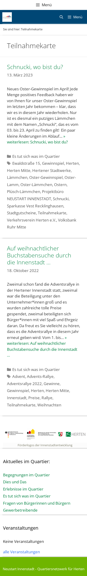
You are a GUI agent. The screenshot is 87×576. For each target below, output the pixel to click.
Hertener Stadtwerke (51, 170)
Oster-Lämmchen (36, 184)
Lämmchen (17, 177)
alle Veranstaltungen (21, 551)
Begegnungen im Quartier (26, 475)
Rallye (47, 397)
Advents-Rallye (40, 376)
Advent (18, 376)
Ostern (60, 184)
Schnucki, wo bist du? (35, 67)
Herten (72, 163)
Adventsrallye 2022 (24, 383)
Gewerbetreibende (20, 510)
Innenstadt (16, 397)
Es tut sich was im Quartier (36, 156)
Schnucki (61, 198)
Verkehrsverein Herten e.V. (31, 220)
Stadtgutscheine (21, 212)
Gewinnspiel (53, 163)
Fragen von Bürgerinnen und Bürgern (36, 503)
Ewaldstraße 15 (26, 163)
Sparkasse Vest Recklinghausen (35, 206)
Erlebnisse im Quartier (23, 489)
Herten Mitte (18, 170)
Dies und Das (14, 481)
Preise (34, 397)
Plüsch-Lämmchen (23, 191)
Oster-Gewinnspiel (46, 177)
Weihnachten (49, 405)
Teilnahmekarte (52, 212)
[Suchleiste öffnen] (61, 17)
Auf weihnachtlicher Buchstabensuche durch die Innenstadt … (39, 255)
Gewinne (52, 383)
